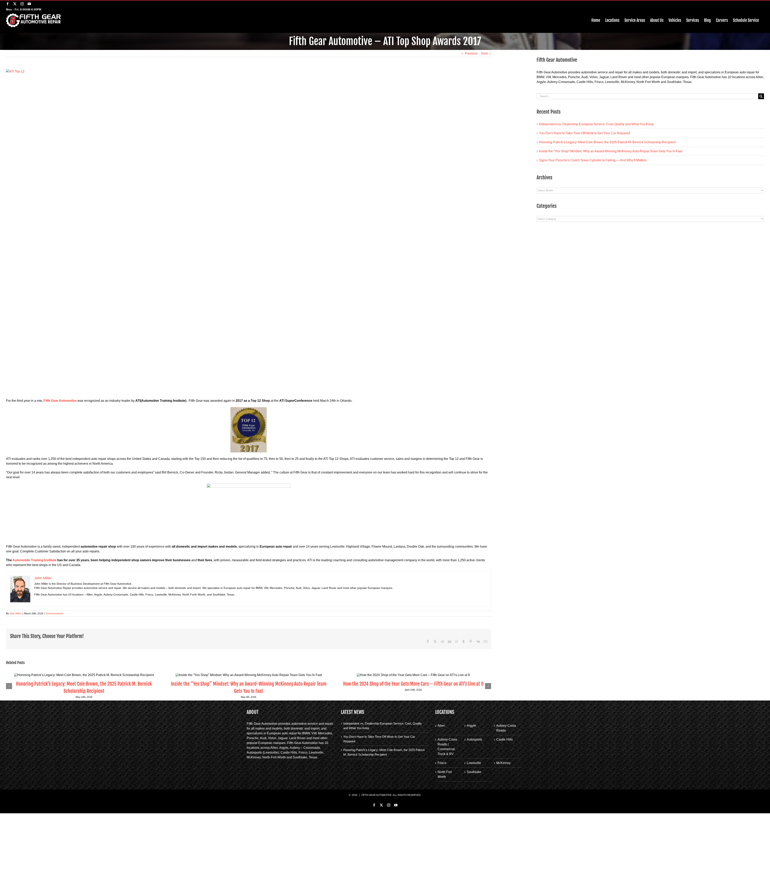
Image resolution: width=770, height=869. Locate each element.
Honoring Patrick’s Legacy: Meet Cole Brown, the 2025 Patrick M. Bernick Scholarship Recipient (607, 142)
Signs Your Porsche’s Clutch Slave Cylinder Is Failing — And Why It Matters (593, 160)
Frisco (442, 763)
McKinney (503, 763)
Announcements (55, 613)
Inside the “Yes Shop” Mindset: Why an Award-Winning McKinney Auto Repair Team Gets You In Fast (610, 151)
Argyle (471, 725)
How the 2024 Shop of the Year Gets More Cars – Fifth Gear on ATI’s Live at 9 (413, 684)
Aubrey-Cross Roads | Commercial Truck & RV (447, 747)
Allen (441, 725)
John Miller (15, 613)
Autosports (474, 739)
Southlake (474, 772)
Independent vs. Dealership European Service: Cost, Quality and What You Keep (596, 124)
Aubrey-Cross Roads (506, 728)
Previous (471, 53)
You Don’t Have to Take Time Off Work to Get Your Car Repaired (584, 133)
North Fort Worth (445, 774)
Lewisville (474, 763)
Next (484, 53)
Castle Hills (504, 739)
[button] (9, 686)
